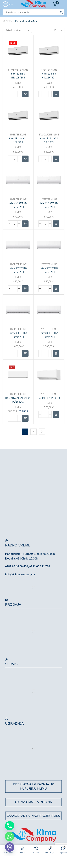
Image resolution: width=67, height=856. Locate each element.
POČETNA (8, 21)
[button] (25, 94)
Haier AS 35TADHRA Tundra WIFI (18, 205)
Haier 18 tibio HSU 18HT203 (18, 140)
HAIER (18, 82)
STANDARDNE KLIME (18, 69)
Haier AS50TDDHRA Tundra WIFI (18, 270)
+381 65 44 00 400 (16, 566)
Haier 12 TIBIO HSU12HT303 (18, 75)
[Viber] (9, 847)
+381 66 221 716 (39, 566)
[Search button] (61, 12)
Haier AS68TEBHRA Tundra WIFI (18, 334)
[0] (58, 4)
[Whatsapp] (9, 836)
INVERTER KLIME (49, 69)
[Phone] (9, 825)
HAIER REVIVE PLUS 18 (49, 398)
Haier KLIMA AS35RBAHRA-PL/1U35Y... (18, 399)
